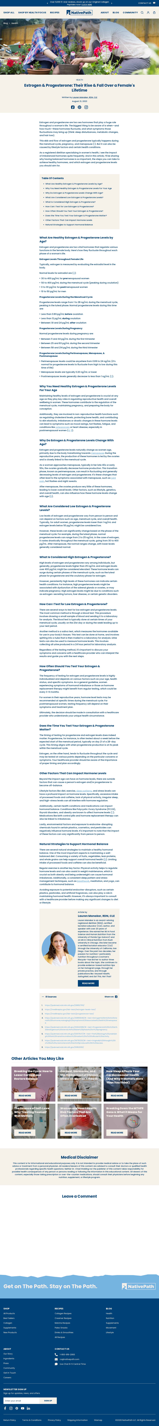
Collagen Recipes (63, 1313)
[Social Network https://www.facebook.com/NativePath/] (5, 1408)
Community (130, 12)
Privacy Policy (54, 1420)
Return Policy (9, 1420)
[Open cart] (154, 12)
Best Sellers (8, 1318)
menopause (97, 453)
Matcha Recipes (62, 1323)
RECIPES (59, 1308)
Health (14, 23)
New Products (10, 1332)
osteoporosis (62, 427)
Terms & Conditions (31, 1420)
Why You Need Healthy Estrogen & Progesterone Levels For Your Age (78, 188)
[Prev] (47, 3)
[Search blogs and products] (142, 12)
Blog (116, 12)
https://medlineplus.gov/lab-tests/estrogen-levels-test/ (70, 1009)
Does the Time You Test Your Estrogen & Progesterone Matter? (76, 215)
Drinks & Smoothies (64, 1332)
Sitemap (98, 1420)
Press (6, 1363)
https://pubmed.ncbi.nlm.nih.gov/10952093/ (64, 1047)
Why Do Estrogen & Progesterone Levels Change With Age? (74, 193)
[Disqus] (79, 1231)
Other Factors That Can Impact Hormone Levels (68, 220)
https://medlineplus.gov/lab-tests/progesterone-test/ (69, 1013)
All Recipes (60, 1337)
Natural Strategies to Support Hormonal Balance (69, 224)
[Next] (111, 3)
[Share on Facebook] (73, 107)
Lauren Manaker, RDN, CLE (85, 97)
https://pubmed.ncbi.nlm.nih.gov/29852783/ (64, 1005)
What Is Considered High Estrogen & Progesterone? (70, 202)
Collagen (7, 1323)
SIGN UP (48, 1400)
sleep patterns (84, 790)
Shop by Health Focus (32, 12)
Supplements (9, 1327)
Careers (7, 1377)
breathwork (83, 881)
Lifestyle (110, 1332)
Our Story (8, 1353)
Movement (111, 1327)
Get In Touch (9, 1372)
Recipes (54, 12)
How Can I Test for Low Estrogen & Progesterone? (69, 206)
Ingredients (8, 1358)
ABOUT (7, 1348)
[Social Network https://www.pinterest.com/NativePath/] (16, 1408)
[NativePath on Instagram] (86, 107)
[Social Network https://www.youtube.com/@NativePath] (22, 1408)
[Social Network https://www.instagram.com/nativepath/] (11, 1408)
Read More (90, 984)
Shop (6, 1308)
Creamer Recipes (63, 1318)
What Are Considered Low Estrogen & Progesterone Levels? (74, 197)
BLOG (109, 1308)
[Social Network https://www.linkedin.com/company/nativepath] (28, 1408)
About (105, 12)
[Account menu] (148, 12)
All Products (9, 1313)
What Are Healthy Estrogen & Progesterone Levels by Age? (73, 183)
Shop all (8, 12)
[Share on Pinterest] (79, 107)
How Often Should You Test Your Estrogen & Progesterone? (74, 211)
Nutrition (110, 1318)
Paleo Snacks (61, 1327)
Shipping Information (77, 1420)
